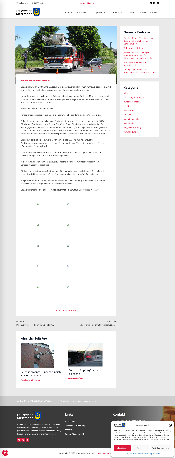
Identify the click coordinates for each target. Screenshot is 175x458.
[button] (170, 425)
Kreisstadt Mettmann (106, 453)
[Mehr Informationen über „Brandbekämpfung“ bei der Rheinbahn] (85, 354)
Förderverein (129, 110)
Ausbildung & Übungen (30, 380)
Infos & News (81, 12)
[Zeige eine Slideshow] (66, 310)
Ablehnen (141, 448)
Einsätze (142, 12)
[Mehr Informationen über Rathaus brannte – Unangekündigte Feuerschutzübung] (37, 355)
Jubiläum (127, 114)
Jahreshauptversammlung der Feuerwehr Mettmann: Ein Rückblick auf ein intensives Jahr (137, 55)
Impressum (156, 454)
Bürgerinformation (132, 101)
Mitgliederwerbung (132, 127)
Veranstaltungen (131, 132)
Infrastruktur (117, 12)
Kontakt (153, 12)
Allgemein (127, 93)
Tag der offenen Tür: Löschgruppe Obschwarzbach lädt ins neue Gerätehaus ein (139, 41)
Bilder (132, 12)
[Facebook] (151, 3)
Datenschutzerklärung (144, 454)
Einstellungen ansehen (161, 448)
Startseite (67, 12)
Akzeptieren (122, 448)
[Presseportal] (158, 3)
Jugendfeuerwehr (131, 119)
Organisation (99, 12)
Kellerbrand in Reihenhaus (135, 48)
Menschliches (129, 123)
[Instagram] (154, 3)
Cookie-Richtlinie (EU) (75, 434)
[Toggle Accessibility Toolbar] (5, 453)
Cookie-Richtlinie (130, 454)
